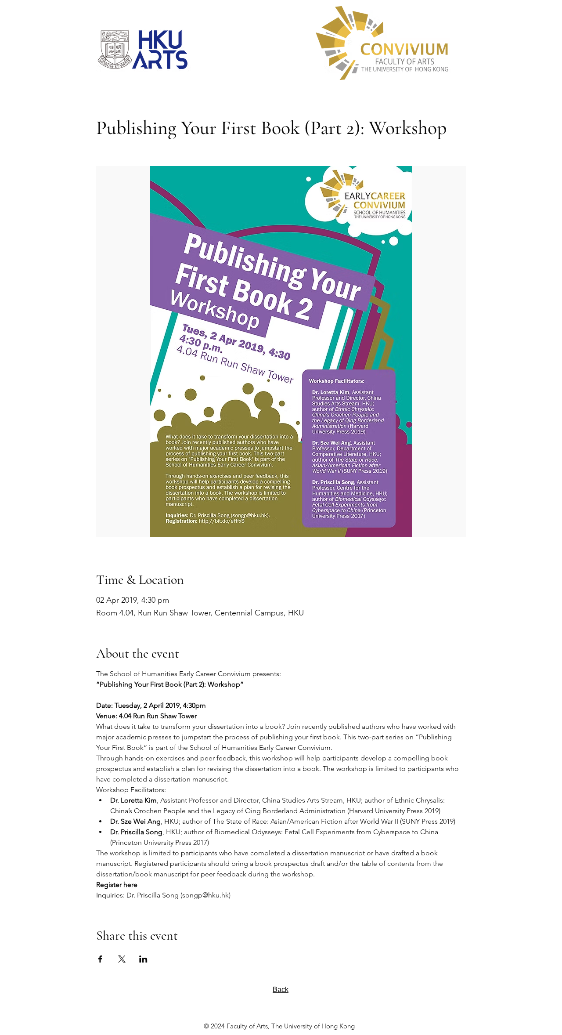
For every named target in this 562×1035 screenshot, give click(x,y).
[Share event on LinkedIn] (143, 959)
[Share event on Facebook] (100, 959)
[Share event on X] (122, 959)
